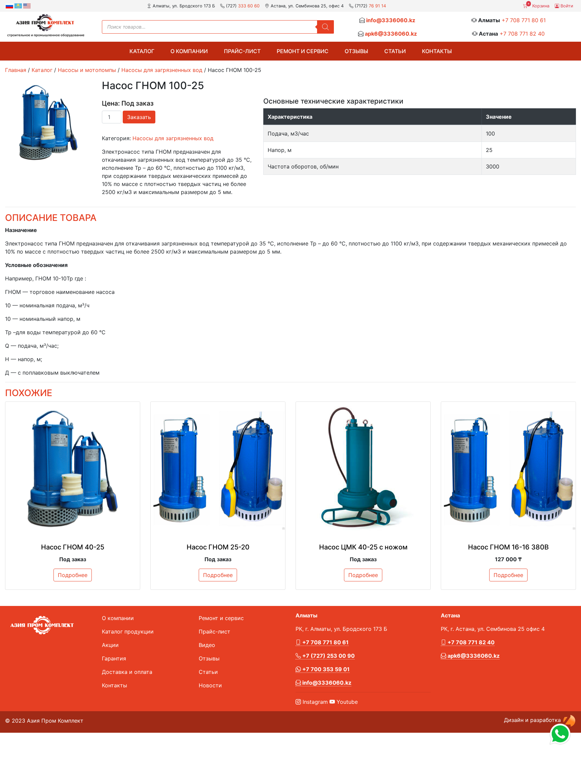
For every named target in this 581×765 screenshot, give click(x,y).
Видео (207, 645)
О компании (189, 51)
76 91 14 (377, 5)
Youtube (346, 701)
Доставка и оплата (127, 671)
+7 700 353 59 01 (325, 669)
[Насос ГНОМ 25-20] (218, 469)
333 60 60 (249, 5)
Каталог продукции (128, 631)
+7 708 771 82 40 (522, 33)
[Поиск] (325, 27)
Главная (15, 70)
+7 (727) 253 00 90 (328, 655)
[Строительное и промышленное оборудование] (45, 25)
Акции (110, 645)
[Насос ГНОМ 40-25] (72, 469)
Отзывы (356, 51)
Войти (566, 5)
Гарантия (114, 658)
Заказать (139, 117)
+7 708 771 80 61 (524, 20)
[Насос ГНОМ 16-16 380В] (508, 469)
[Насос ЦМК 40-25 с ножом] (363, 469)
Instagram (314, 701)
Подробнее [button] (72, 575)
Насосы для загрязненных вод (161, 70)
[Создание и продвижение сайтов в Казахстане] (569, 720)
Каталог (141, 51)
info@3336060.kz (390, 20)
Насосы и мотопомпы (87, 70)
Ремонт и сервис (302, 51)
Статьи (395, 51)
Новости (210, 685)
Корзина (538, 5)
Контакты (437, 51)
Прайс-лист (242, 51)
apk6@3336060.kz (391, 33)
